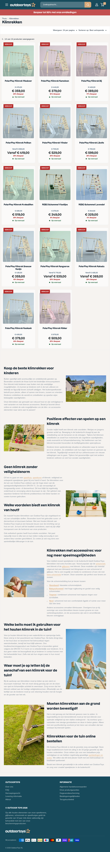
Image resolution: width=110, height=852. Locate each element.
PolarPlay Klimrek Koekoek (18, 328)
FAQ (7, 790)
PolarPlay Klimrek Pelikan (18, 143)
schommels (100, 564)
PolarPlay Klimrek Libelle (91, 143)
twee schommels (54, 574)
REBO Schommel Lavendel (92, 204)
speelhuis (28, 477)
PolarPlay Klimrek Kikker (55, 328)
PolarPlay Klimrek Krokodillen (18, 204)
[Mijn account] (96, 4)
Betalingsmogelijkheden (70, 796)
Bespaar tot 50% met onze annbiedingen (55, 12)
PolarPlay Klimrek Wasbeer (18, 81)
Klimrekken (14, 18)
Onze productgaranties (69, 790)
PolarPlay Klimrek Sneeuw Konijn (18, 267)
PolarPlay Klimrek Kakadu (91, 266)
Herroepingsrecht (12, 793)
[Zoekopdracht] (88, 5)
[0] (102, 4)
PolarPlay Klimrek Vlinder (55, 143)
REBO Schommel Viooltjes (55, 204)
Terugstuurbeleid (67, 799)
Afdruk (8, 799)
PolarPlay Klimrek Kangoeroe (55, 266)
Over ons (9, 787)
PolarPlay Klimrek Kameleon (55, 81)
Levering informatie (13, 796)
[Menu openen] (6, 5)
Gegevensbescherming (69, 793)
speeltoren (37, 477)
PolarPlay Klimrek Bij (91, 81)
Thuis (4, 18)
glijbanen (66, 566)
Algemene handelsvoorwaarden (73, 787)
